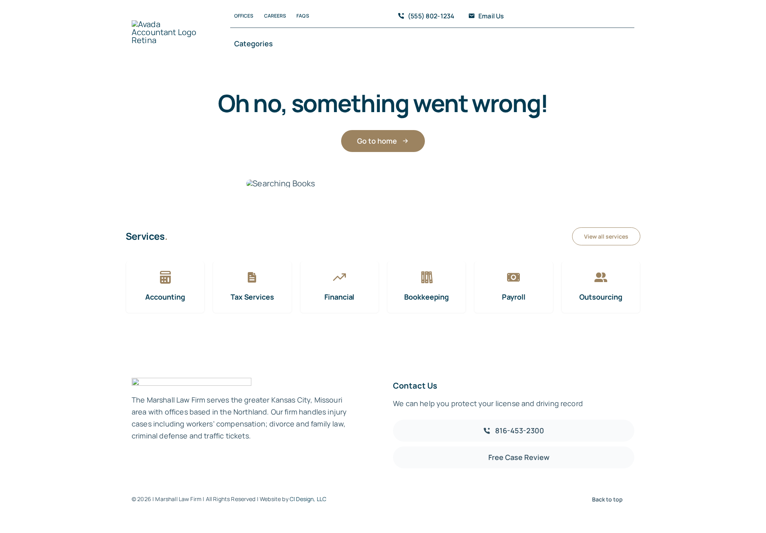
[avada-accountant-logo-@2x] (166, 24)
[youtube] (599, 17)
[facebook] (561, 17)
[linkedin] (612, 17)
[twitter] (573, 17)
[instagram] (586, 17)
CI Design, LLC (308, 499)
